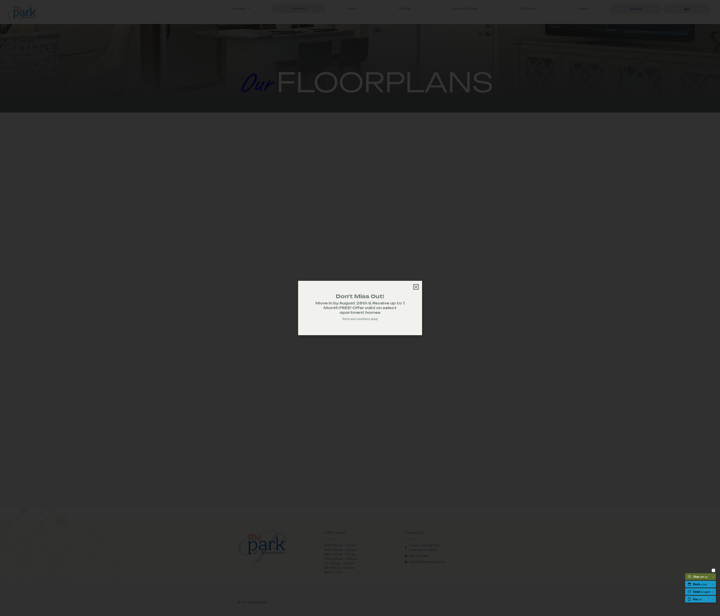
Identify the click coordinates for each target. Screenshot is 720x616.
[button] (416, 287)
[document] (360, 308)
